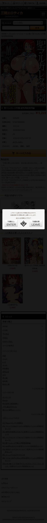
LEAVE (33, 222)
